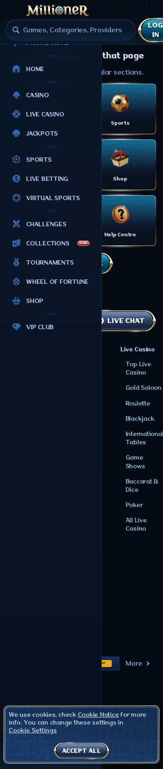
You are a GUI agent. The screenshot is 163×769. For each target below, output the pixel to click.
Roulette (138, 403)
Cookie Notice (98, 714)
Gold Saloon (144, 387)
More (134, 663)
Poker (134, 504)
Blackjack (140, 418)
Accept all (81, 750)
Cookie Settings (33, 730)
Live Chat (125, 321)
